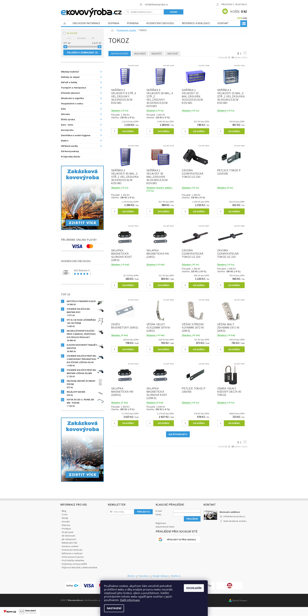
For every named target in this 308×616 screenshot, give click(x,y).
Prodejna (66, 528)
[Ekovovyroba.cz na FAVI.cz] (230, 585)
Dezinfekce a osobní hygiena (75, 135)
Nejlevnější (140, 53)
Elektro (64, 140)
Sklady (65, 518)
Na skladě (72, 33)
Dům (63, 108)
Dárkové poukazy (70, 151)
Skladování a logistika (72, 98)
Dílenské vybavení (70, 92)
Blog (64, 510)
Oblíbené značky (69, 145)
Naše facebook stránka (234, 521)
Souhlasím (193, 588)
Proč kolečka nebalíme (73, 560)
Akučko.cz (176, 576)
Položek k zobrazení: (82, 52)
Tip (93, 38)
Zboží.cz (131, 576)
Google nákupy (160, 576)
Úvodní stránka (65, 23)
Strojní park (67, 532)
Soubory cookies (70, 546)
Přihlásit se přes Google (181, 539)
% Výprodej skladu (70, 156)
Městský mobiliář (70, 71)
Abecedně (172, 53)
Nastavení (114, 608)
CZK (239, 18)
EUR (245, 18)
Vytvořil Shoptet (239, 600)
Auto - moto (67, 124)
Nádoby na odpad (70, 77)
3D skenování (68, 535)
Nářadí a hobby (69, 82)
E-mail (159, 510)
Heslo (158, 514)
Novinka (81, 38)
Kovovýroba (67, 130)
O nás (65, 514)
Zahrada (65, 114)
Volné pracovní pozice (73, 556)
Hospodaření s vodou (72, 103)
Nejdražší (156, 53)
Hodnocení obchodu (160, 23)
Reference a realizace (196, 23)
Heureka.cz (143, 576)
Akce (69, 38)
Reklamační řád (69, 542)
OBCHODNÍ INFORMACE (86, 23)
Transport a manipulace (73, 87)
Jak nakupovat (69, 539)
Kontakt (223, 23)
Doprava (113, 23)
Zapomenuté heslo (165, 526)
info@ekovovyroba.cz (234, 516)
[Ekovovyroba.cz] (91, 12)
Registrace (241, 4)
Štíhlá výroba (68, 119)
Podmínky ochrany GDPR (74, 563)
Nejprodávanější (119, 53)
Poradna (132, 23)
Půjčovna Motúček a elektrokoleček (79, 567)
